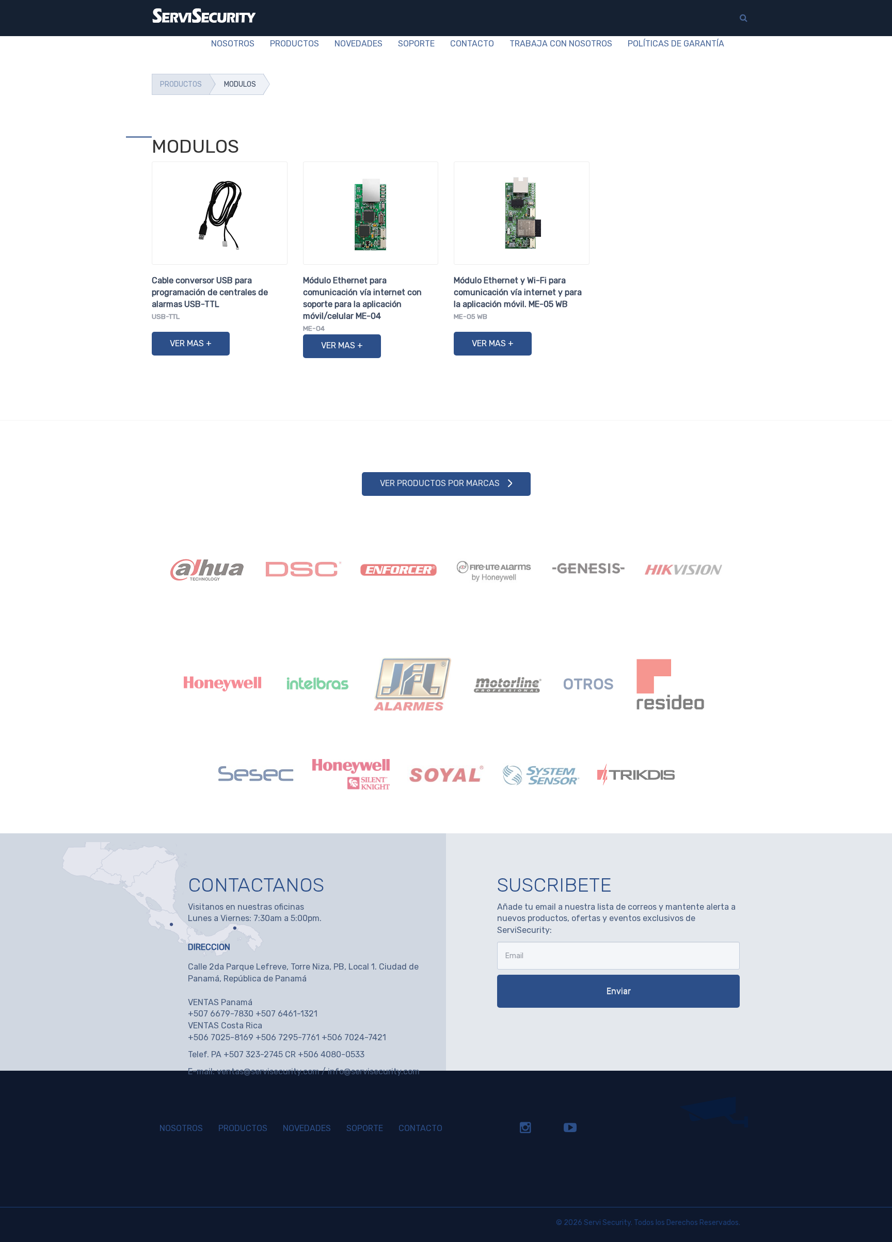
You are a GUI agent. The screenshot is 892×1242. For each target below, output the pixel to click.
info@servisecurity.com (374, 1071)
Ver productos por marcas (440, 483)
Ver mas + (191, 343)
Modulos (240, 84)
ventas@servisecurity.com (268, 1071)
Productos (181, 84)
